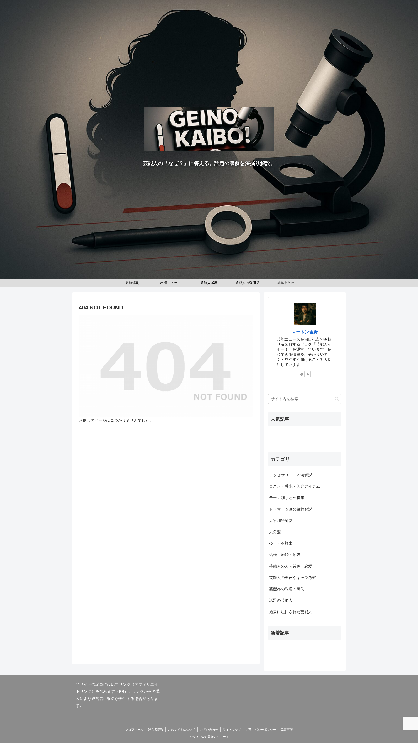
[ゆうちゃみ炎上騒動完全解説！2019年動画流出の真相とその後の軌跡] (304, 443)
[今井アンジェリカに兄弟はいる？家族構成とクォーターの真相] (304, 430)
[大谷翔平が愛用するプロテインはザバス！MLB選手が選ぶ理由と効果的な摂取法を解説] (304, 647)
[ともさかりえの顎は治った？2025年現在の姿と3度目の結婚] (304, 433)
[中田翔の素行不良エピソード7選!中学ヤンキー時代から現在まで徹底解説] (304, 436)
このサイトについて (181, 729)
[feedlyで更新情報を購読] (302, 374)
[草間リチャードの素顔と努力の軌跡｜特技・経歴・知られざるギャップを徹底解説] (304, 656)
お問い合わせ (209, 729)
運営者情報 (155, 729)
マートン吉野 (305, 331)
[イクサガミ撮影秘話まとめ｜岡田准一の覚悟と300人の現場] (304, 644)
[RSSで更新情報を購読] (308, 374)
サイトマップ (232, 729)
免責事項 (287, 729)
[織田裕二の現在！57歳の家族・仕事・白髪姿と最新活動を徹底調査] (304, 440)
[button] (337, 398)
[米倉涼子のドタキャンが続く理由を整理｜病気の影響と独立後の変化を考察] (304, 653)
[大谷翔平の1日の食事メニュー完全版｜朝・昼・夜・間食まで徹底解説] (304, 650)
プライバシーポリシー (261, 729)
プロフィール (134, 729)
